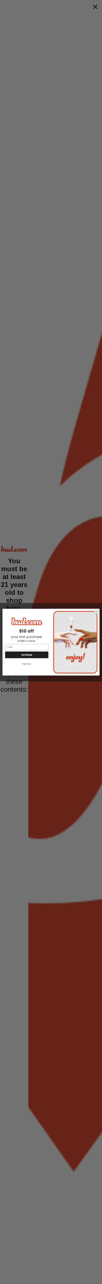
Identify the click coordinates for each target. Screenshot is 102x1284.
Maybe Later (26, 663)
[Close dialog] (96, 611)
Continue (26, 654)
